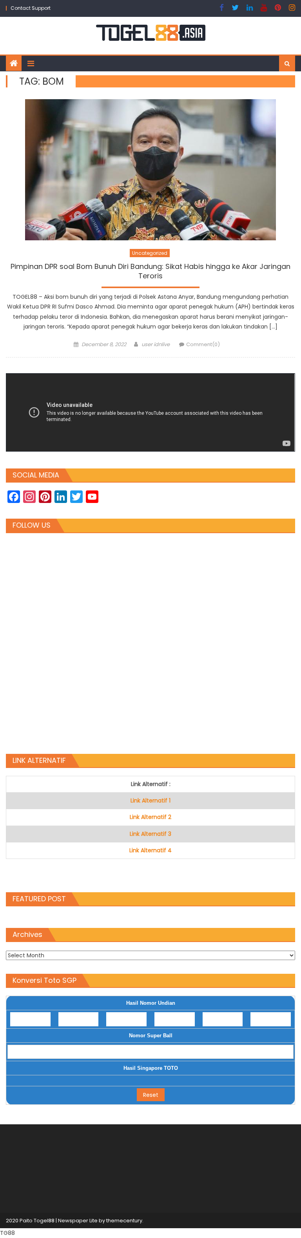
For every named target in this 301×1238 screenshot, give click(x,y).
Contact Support (31, 8)
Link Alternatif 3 (150, 834)
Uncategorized (149, 253)
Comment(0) (203, 344)
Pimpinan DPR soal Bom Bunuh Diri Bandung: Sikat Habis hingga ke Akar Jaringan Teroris (150, 271)
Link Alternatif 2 (150, 817)
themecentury (124, 1220)
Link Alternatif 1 (150, 800)
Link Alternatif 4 (150, 850)
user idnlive (155, 344)
